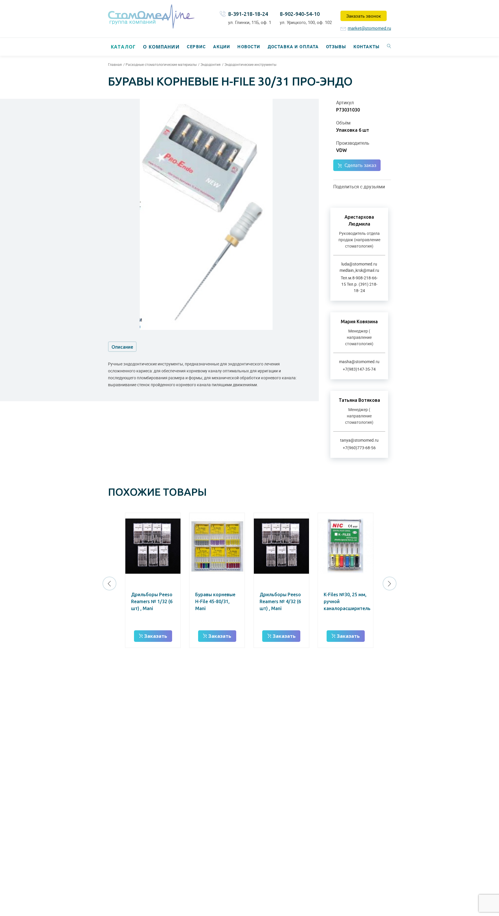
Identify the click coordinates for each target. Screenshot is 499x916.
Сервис (196, 46)
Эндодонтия (210, 64)
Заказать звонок (363, 16)
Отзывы (336, 46)
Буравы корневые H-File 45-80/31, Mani (215, 601)
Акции (221, 46)
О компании (161, 47)
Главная (115, 64)
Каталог (123, 47)
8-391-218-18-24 (248, 14)
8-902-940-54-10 (300, 14)
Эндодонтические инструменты (250, 64)
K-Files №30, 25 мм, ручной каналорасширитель (347, 601)
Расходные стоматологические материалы (161, 64)
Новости (248, 46)
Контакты (366, 46)
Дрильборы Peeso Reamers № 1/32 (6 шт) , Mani (151, 601)
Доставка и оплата (293, 46)
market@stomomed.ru (369, 28)
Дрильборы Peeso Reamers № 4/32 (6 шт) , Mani (280, 601)
